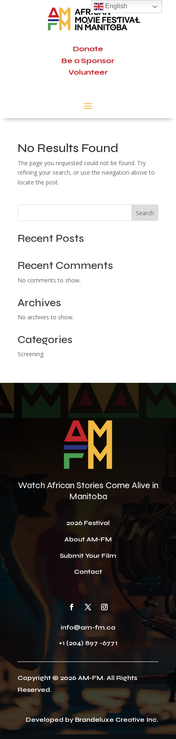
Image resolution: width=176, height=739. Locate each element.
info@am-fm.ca (88, 627)
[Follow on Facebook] (71, 607)
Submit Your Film (88, 555)
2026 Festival (88, 523)
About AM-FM (88, 539)
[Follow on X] (88, 607)
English (115, 5)
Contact (88, 571)
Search (145, 213)
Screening (30, 354)
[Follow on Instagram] (104, 607)
